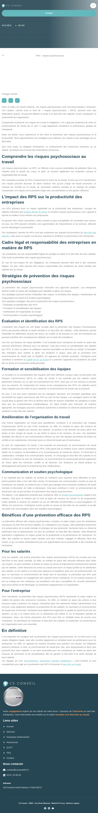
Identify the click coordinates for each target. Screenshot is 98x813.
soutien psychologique (72, 495)
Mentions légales (72, 803)
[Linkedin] (49, 808)
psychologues (31, 661)
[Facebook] (45, 808)
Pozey (62, 803)
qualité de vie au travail (37, 359)
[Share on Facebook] (4, 100)
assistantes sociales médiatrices (55, 661)
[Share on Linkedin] (17, 100)
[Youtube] (53, 808)
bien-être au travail (72, 664)
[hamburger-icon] (93, 5)
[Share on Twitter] (10, 100)
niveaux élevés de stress (35, 212)
